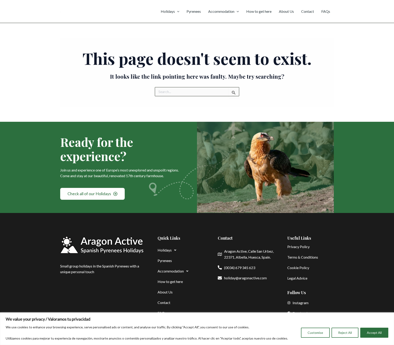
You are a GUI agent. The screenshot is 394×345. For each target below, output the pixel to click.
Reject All (345, 333)
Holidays (168, 11)
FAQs (325, 11)
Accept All (374, 333)
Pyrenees (194, 11)
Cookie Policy (298, 267)
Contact (307, 11)
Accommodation (221, 11)
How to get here (259, 11)
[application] (177, 11)
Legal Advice (297, 278)
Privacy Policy (298, 246)
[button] (181, 250)
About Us (286, 11)
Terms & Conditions (302, 257)
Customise (315, 333)
